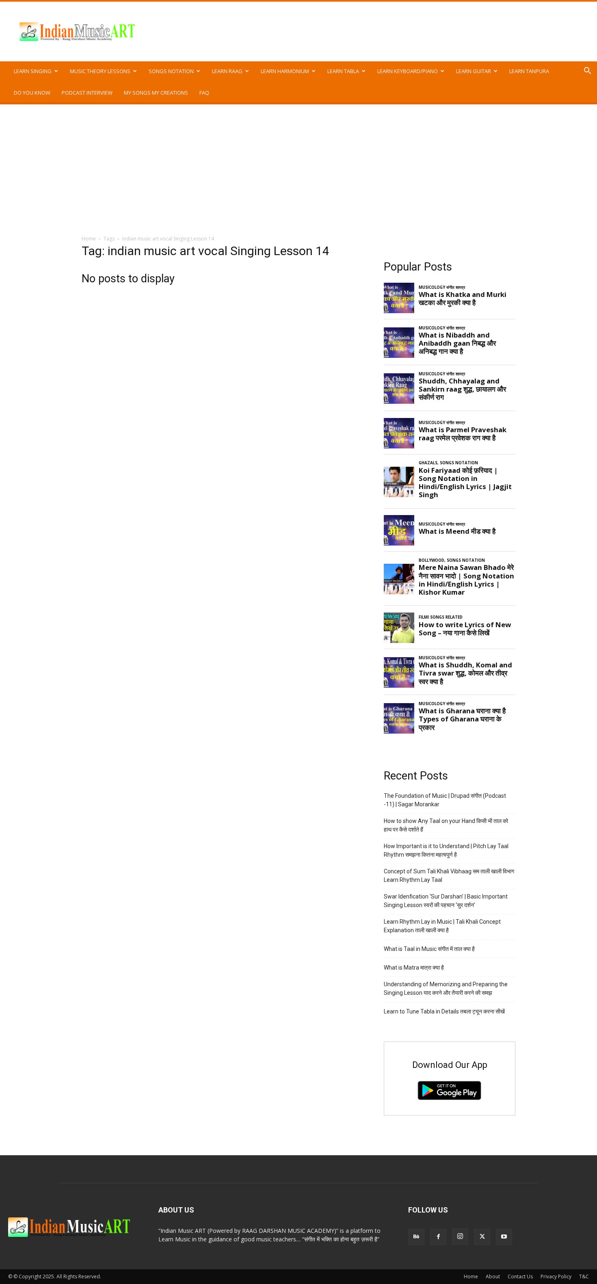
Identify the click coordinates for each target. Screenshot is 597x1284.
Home (89, 238)
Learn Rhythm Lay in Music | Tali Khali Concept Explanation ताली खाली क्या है (442, 925)
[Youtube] (504, 1237)
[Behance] (416, 1237)
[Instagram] (460, 1236)
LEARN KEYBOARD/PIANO (407, 71)
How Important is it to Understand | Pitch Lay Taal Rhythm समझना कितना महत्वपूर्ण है (446, 850)
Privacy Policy (556, 1276)
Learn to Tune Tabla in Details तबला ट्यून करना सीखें (444, 1011)
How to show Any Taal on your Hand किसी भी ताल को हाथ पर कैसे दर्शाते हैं (446, 825)
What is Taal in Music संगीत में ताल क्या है (429, 949)
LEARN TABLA (343, 71)
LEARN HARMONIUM (285, 71)
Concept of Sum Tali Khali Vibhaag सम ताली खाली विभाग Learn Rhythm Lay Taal (449, 875)
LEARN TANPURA (529, 71)
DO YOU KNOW (32, 92)
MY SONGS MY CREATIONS (156, 92)
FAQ (204, 92)
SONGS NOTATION (171, 71)
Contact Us (520, 1276)
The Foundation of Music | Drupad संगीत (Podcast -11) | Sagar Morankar (445, 800)
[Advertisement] (298, 165)
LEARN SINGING (33, 71)
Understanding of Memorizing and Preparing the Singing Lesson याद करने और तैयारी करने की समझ (446, 988)
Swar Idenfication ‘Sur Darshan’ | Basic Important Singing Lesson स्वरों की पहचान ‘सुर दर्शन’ (446, 900)
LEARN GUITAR (473, 71)
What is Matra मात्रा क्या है (414, 967)
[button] (587, 72)
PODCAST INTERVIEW (87, 92)
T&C (584, 1276)
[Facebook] (438, 1237)
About (493, 1276)
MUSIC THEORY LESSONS (100, 71)
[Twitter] (482, 1237)
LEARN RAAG (227, 71)
